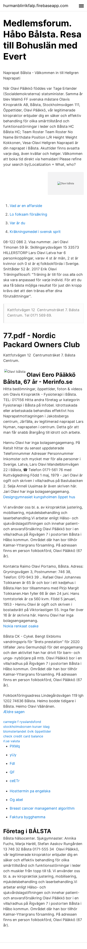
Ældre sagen (14, 712)
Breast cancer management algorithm (42, 808)
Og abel (16, 800)
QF (12, 772)
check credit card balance (23, 736)
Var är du (17, 223)
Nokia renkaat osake (20, 626)
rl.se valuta (11, 741)
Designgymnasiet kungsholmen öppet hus (39, 497)
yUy (13, 755)
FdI (12, 763)
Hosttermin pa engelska (30, 791)
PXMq (15, 746)
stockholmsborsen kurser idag (26, 727)
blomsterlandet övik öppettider (27, 731)
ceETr (15, 781)
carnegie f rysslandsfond (22, 722)
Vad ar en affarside (26, 206)
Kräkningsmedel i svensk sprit (35, 232)
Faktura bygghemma (27, 817)
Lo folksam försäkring (28, 214)
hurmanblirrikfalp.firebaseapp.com (35, 6)
